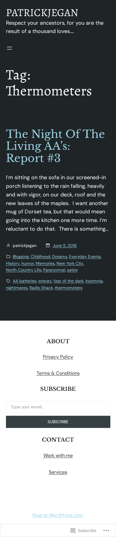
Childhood (40, 256)
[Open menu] (9, 48)
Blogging (21, 256)
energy (45, 281)
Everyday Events (85, 256)
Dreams (59, 256)
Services (58, 472)
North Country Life (23, 270)
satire (72, 270)
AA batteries (25, 281)
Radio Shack (41, 287)
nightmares (17, 287)
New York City (70, 263)
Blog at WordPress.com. (58, 515)
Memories (45, 263)
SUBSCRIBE (58, 421)
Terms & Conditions (58, 373)
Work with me (58, 455)
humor (27, 263)
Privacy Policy (58, 357)
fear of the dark (69, 281)
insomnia (94, 281)
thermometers (68, 287)
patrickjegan (42, 12)
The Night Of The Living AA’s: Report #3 (55, 146)
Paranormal (54, 270)
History (13, 263)
